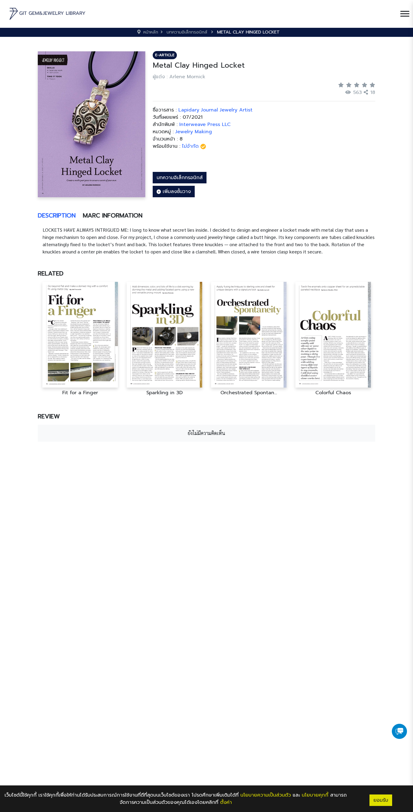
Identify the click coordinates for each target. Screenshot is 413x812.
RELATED (50, 273)
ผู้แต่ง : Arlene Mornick (179, 76)
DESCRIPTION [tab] (57, 215)
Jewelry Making (193, 131)
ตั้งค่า (226, 802)
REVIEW (49, 416)
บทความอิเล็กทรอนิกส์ (180, 177)
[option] (80, 338)
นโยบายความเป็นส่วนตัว (265, 795)
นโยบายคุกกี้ (315, 795)
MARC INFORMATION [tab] (112, 215)
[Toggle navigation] (405, 14)
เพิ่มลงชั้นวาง (176, 191)
